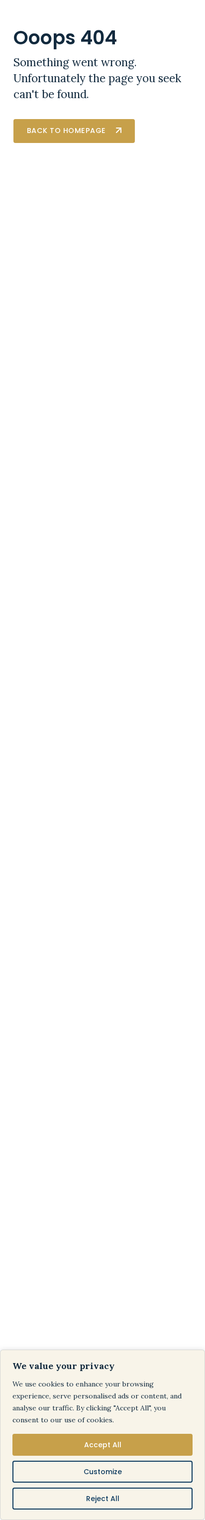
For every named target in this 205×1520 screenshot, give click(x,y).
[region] (102, 1435)
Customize (103, 1472)
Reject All (102, 1499)
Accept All (102, 1445)
